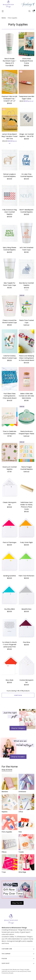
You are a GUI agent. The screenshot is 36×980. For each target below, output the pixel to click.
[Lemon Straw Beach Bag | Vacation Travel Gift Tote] (9, 120)
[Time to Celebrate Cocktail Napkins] (9, 417)
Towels (21, 852)
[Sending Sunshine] (9, 561)
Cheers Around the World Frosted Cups (9, 321)
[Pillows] (9, 842)
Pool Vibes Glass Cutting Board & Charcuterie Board (9, 396)
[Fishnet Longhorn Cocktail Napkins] (9, 160)
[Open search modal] (29, 11)
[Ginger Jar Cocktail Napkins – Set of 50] (26, 120)
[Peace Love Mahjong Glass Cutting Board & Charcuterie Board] (26, 341)
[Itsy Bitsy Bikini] (9, 594)
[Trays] (9, 862)
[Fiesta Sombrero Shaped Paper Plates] (26, 417)
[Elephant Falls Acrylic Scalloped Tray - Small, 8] (9, 82)
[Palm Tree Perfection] (26, 561)
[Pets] (26, 822)
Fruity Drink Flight (26, 542)
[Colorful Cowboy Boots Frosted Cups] (9, 341)
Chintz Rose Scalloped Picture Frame (26, 61)
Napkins (4, 812)
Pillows (4, 852)
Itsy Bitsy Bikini (9, 609)
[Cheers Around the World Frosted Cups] (9, 306)
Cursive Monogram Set (26, 681)
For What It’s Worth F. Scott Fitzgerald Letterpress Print (9, 644)
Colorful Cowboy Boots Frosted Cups (9, 357)
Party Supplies (7, 832)
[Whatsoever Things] (18, 11)
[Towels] (26, 842)
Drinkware (22, 792)
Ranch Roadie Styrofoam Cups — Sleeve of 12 (9, 61)
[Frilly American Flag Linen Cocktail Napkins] (9, 195)
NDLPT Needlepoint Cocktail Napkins (26, 211)
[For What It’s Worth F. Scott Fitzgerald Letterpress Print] (9, 628)
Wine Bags (22, 872)
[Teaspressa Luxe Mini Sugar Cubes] (26, 82)
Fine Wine (26, 642)
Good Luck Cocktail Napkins (9, 468)
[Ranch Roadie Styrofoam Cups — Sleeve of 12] (9, 44)
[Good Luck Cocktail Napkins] (9, 452)
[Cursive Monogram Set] (26, 666)
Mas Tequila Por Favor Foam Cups (9, 284)
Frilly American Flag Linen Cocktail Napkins (9, 212)
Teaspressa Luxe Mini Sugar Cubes (26, 97)
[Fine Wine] (26, 628)
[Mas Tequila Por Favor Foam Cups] (9, 269)
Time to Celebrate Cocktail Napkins (9, 432)
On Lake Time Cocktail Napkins (26, 175)
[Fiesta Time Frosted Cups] (26, 306)
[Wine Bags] (26, 862)
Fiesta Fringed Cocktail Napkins (26, 468)
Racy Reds (9, 680)
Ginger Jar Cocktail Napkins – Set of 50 (26, 135)
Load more (18, 695)
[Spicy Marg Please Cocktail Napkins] (9, 233)
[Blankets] (9, 782)
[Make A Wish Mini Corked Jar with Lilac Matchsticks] (26, 379)
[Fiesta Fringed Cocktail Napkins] (26, 452)
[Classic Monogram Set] (9, 488)
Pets (20, 832)
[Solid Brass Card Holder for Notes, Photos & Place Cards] (26, 488)
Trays (4, 872)
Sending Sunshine (9, 576)
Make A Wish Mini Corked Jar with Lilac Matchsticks (26, 396)
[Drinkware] (26, 782)
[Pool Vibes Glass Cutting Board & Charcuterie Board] (9, 379)
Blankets (5, 792)
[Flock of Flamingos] (9, 528)
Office (21, 812)
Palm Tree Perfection (26, 576)
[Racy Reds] (9, 666)
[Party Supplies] (9, 822)
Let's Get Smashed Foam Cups (26, 248)
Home (4, 18)
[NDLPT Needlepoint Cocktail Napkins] (26, 195)
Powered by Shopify (7, 973)
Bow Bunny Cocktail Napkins (26, 284)
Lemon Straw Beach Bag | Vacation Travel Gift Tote (9, 136)
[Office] (26, 802)
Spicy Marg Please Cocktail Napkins (9, 248)
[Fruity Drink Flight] (26, 528)
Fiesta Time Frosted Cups (26, 321)
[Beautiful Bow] (26, 594)
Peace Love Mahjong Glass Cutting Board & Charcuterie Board (26, 358)
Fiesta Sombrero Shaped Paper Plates (26, 432)
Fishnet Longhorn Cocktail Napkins (9, 175)
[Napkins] (9, 802)
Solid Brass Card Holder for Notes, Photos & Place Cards (26, 505)
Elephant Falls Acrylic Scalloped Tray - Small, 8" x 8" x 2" (9, 98)
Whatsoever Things (18, 969)
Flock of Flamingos (9, 542)
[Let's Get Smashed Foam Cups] (26, 233)
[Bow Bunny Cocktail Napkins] (26, 269)
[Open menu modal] (3, 11)
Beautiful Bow (26, 609)
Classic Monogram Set (9, 503)
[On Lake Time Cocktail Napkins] (26, 160)
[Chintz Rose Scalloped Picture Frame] (26, 44)
